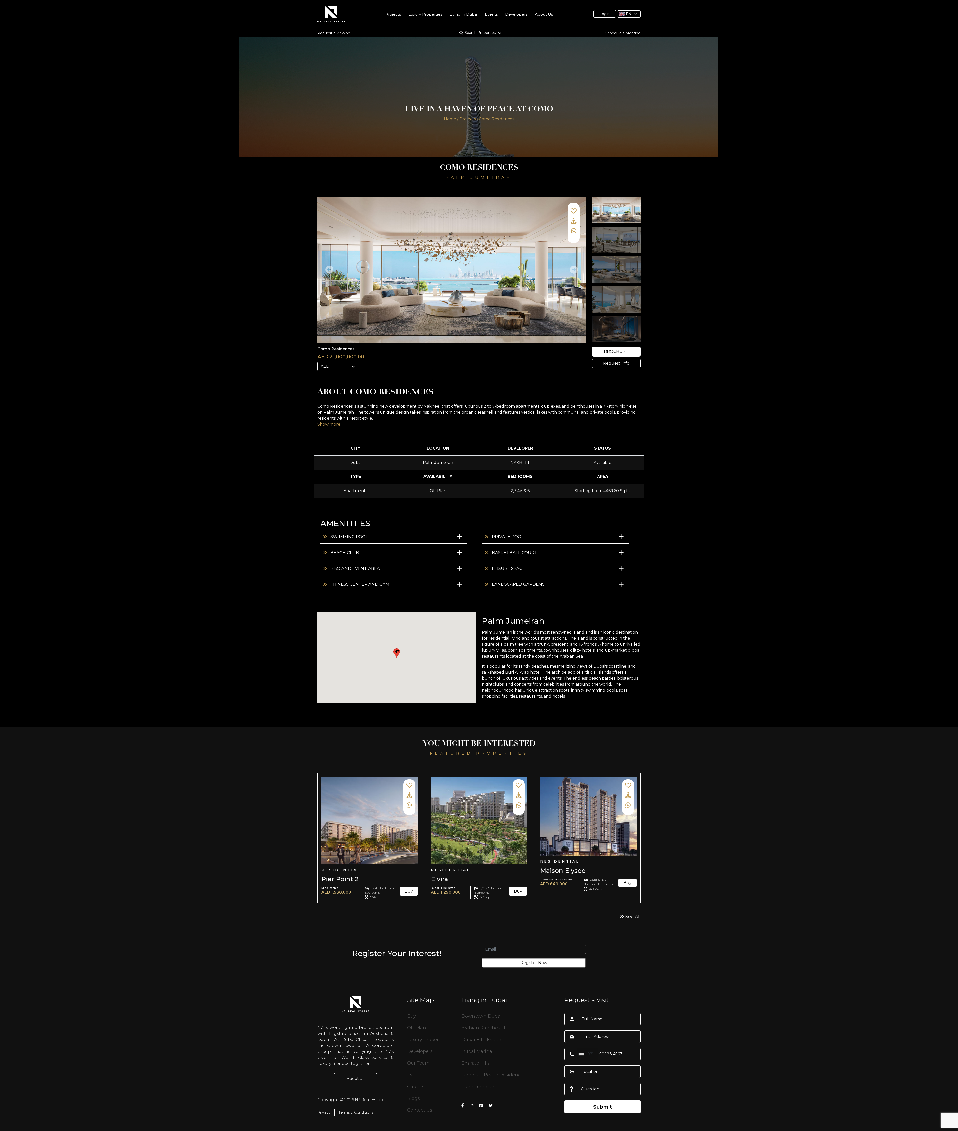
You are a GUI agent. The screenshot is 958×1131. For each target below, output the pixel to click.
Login (605, 14)
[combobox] (587, 1054)
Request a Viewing (333, 33)
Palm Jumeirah (478, 1086)
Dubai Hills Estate (481, 1039)
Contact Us (419, 1110)
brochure (616, 351)
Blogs (413, 1098)
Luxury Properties (425, 14)
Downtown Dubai (481, 1016)
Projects (393, 14)
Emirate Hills (475, 1063)
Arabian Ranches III (483, 1028)
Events (491, 14)
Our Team (418, 1063)
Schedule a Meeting (623, 33)
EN (628, 13)
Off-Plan (416, 1028)
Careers (415, 1086)
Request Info (616, 363)
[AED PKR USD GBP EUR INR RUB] (337, 366)
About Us (544, 14)
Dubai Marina (476, 1051)
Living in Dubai (464, 14)
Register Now (533, 962)
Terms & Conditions (355, 1112)
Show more (328, 424)
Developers (516, 14)
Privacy (324, 1112)
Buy (409, 891)
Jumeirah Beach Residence (492, 1075)
